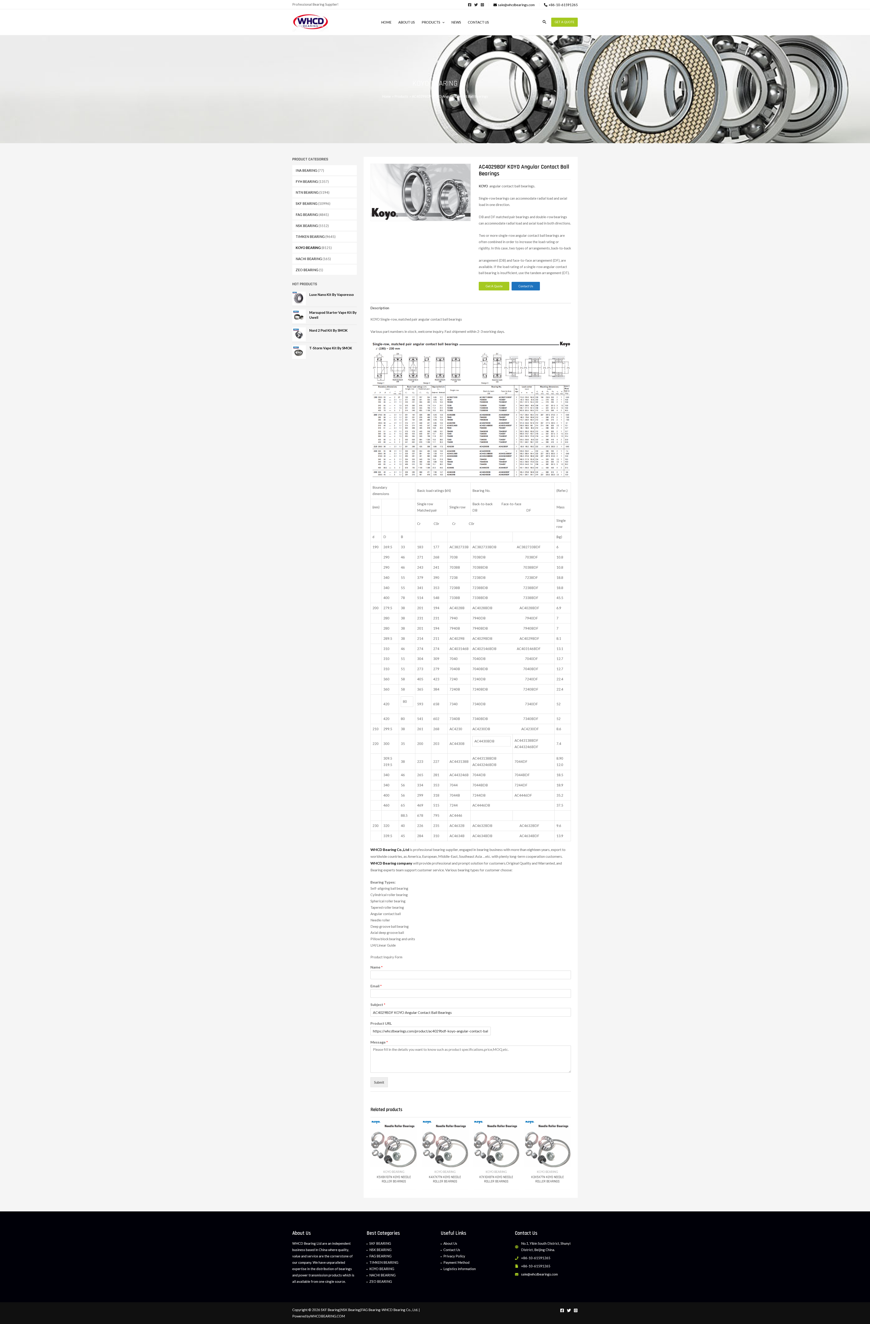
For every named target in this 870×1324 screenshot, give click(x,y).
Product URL (381, 1023)
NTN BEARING (307, 192)
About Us (450, 1243)
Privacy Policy (454, 1256)
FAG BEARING (307, 215)
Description (379, 308)
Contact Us (451, 1250)
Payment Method (456, 1262)
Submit (379, 1082)
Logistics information (459, 1269)
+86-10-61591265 (535, 1258)
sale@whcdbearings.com (539, 1274)
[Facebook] (469, 5)
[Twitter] (476, 5)
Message (379, 1042)
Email (376, 986)
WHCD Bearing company (391, 863)
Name (376, 967)
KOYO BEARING (308, 248)
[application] (442, 22)
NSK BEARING (307, 226)
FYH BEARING (307, 181)
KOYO (484, 186)
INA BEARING (306, 170)
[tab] (379, 308)
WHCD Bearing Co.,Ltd (389, 849)
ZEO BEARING (307, 270)
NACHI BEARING (309, 259)
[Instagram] (482, 5)
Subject (377, 1004)
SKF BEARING (306, 203)
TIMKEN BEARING (310, 236)
